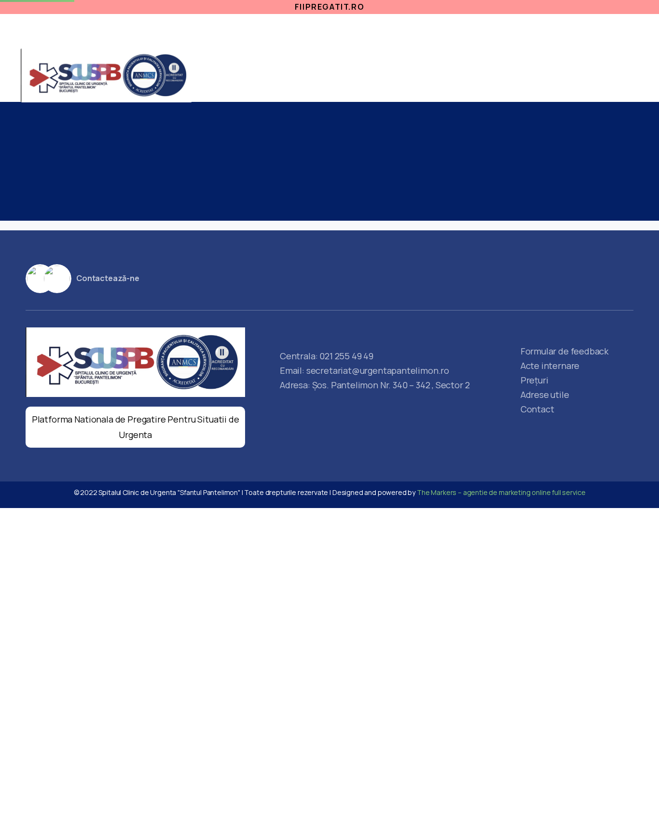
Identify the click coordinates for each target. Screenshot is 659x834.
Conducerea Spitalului (587, 84)
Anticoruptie (390, 28)
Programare (607, 28)
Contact (511, 84)
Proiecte (541, 28)
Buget (468, 84)
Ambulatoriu (382, 65)
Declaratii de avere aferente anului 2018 (234, 175)
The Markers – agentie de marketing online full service (501, 492)
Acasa (250, 65)
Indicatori (450, 65)
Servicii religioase (475, 28)
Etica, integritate (306, 28)
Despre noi (611, 47)
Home (136, 175)
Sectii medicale (305, 65)
